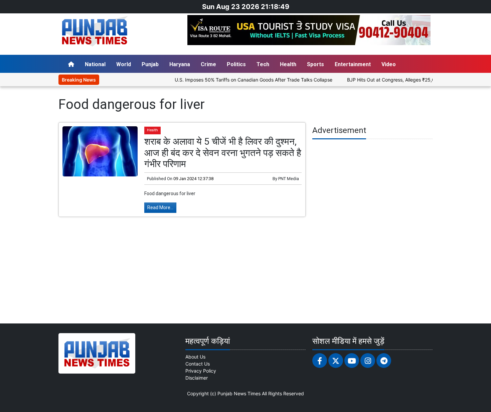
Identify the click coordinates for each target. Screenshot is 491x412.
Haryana (179, 64)
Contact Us (197, 364)
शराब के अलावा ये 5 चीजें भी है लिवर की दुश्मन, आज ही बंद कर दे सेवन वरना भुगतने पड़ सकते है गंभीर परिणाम (222, 152)
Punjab (150, 64)
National (95, 64)
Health (288, 64)
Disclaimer (196, 378)
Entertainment (353, 64)
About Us (195, 357)
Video (388, 64)
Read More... (160, 207)
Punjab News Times (239, 393)
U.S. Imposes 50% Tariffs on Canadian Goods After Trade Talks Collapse (243, 80)
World (123, 64)
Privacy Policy (200, 371)
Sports (315, 64)
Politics (236, 64)
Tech (263, 64)
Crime (208, 64)
